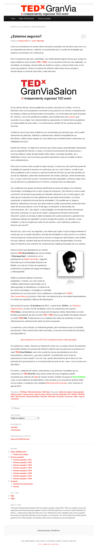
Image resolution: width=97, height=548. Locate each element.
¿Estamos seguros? (26, 36)
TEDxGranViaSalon (34, 392)
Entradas (14, 427)
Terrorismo (60, 396)
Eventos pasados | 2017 (22, 476)
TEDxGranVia (20, 396)
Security (55, 394)
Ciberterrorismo (16, 394)
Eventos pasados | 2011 (22, 459)
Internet (49, 394)
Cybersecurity (28, 394)
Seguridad (63, 394)
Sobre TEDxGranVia (26, 18)
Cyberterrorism (39, 394)
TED (68, 394)
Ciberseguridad (78, 392)
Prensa (16, 486)
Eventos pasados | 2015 (22, 470)
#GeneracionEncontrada (56, 383)
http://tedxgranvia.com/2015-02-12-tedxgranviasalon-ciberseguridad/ (48, 339)
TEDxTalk (43, 396)
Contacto (14, 481)
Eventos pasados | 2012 (22, 462)
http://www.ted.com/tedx (48, 544)
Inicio (13, 18)
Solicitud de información (23, 484)
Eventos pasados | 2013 (22, 465)
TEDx (13, 396)
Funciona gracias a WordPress (49, 530)
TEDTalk (74, 394)
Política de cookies (20, 454)
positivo (72, 116)
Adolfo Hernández (31, 259)
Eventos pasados (44, 18)
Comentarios (15, 430)
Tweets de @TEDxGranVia (20, 439)
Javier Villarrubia (38, 41)
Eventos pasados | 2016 (22, 473)
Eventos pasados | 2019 (22, 478)
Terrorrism (69, 396)
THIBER (69, 293)
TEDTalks (23, 392)
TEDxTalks (46, 392)
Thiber (76, 396)
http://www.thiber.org (19, 296)
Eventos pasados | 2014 (22, 467)
